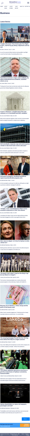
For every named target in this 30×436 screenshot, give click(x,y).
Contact (26, 434)
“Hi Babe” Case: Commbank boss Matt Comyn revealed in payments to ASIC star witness (13, 209)
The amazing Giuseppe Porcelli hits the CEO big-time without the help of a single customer (14, 338)
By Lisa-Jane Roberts (5, 115)
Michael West (11, 376)
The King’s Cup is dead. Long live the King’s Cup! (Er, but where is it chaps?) (14, 274)
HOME (1, 6)
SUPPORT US (27, 6)
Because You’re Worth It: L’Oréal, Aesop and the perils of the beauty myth (14, 306)
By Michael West (4, 180)
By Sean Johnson (4, 49)
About (23, 434)
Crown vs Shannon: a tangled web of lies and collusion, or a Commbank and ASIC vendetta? (13, 112)
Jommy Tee (2, 277)
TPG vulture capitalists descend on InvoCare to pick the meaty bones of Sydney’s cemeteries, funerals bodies (14, 371)
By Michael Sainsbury (5, 245)
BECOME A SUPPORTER (26, 425)
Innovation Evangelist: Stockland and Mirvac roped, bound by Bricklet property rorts (13, 177)
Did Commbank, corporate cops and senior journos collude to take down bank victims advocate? (15, 144)
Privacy (27, 435)
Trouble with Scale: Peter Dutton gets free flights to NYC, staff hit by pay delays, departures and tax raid (14, 45)
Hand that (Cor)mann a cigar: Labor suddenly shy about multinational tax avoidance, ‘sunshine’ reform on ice (14, 79)
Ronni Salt (10, 277)
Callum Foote (3, 376)
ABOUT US (22, 6)
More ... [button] (26, 419)
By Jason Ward (3, 83)
